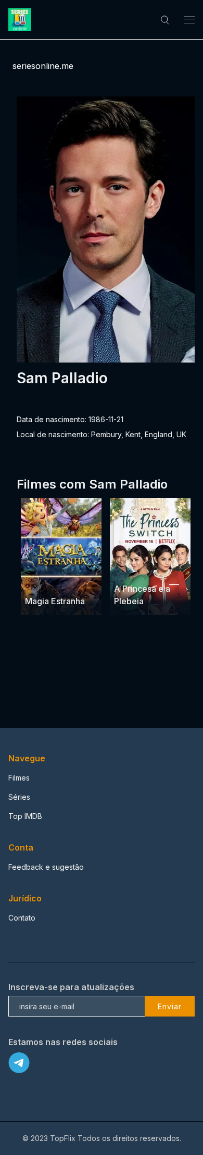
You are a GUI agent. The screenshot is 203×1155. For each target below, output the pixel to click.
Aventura (41, 581)
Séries (19, 796)
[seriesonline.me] (21, 19)
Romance (130, 569)
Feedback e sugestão (46, 866)
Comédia (165, 569)
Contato (21, 917)
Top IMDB (25, 816)
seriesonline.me (42, 66)
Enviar (170, 1006)
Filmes (19, 777)
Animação (76, 581)
